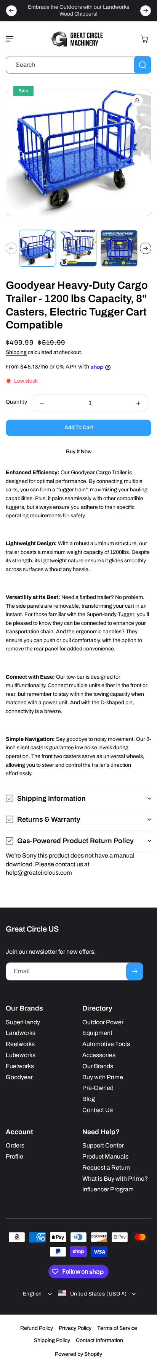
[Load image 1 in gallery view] (37, 248)
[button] (11, 39)
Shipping (16, 352)
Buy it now (78, 451)
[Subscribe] (134, 971)
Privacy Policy (75, 1328)
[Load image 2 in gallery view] (78, 248)
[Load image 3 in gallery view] (119, 248)
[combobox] (78, 64)
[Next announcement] (145, 10)
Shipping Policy (52, 1340)
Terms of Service (117, 1328)
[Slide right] (145, 248)
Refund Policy (36, 1328)
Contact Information (99, 1340)
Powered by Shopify (78, 1354)
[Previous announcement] (11, 10)
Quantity (16, 402)
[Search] (142, 65)
